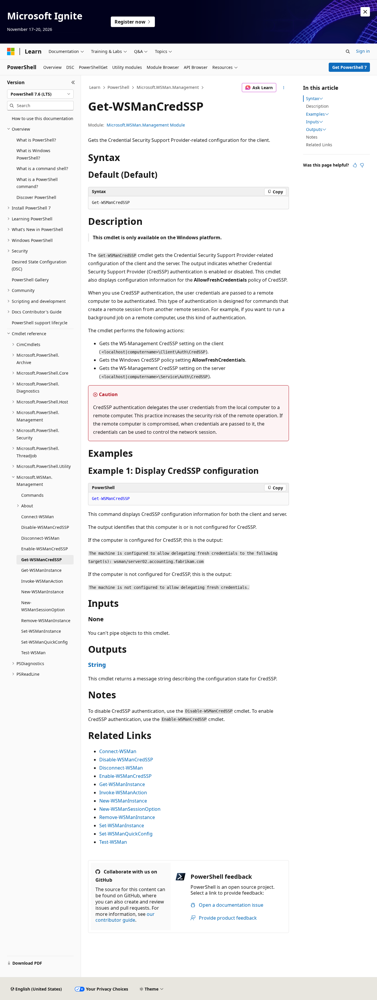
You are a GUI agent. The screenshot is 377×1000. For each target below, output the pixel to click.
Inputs (312, 121)
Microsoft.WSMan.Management (168, 87)
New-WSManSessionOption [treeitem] (43, 606)
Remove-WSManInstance (127, 817)
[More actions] (284, 87)
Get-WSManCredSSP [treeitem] (41, 559)
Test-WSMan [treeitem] (33, 652)
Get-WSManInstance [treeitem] (41, 570)
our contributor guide (125, 917)
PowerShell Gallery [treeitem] (30, 280)
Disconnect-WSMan (121, 768)
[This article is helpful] (354, 165)
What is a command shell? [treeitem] (42, 168)
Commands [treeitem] (32, 495)
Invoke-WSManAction (123, 792)
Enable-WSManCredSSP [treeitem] (44, 549)
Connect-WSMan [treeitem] (37, 516)
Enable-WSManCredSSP (125, 776)
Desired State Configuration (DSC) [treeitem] (39, 265)
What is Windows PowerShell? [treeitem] (33, 154)
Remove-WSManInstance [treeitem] (45, 620)
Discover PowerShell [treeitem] (36, 197)
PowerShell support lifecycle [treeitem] (39, 322)
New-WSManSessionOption (130, 809)
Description (317, 106)
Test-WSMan (113, 842)
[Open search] (348, 51)
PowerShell (118, 87)
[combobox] (40, 94)
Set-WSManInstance (121, 825)
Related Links (319, 144)
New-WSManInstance (123, 801)
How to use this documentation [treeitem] (42, 118)
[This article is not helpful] (362, 165)
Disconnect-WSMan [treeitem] (40, 538)
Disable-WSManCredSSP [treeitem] (45, 527)
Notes (312, 137)
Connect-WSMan (117, 751)
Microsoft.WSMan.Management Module (146, 125)
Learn (94, 87)
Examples (315, 114)
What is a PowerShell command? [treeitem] (37, 183)
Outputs (314, 129)
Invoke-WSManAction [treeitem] (42, 581)
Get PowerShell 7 (349, 67)
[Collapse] (73, 82)
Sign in (363, 51)
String (97, 665)
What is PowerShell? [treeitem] (36, 140)
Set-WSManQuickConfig (126, 833)
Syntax (312, 98)
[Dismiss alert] (365, 11)
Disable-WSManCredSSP (126, 759)
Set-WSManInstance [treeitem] (41, 631)
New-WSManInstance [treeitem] (42, 591)
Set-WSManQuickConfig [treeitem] (44, 642)
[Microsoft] (11, 51)
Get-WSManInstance (122, 784)
